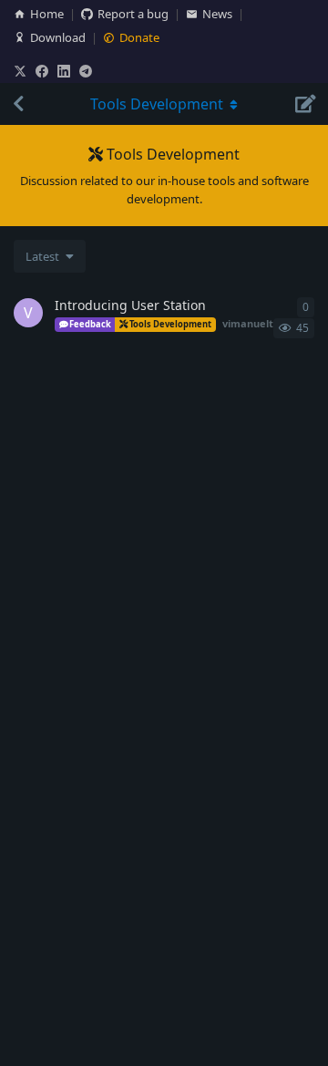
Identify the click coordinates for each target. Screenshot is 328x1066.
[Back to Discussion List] (18, 104)
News (217, 13)
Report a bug (133, 13)
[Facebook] (42, 71)
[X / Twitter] (20, 71)
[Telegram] (85, 71)
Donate (139, 37)
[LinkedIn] (63, 71)
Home (47, 13)
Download (58, 37)
